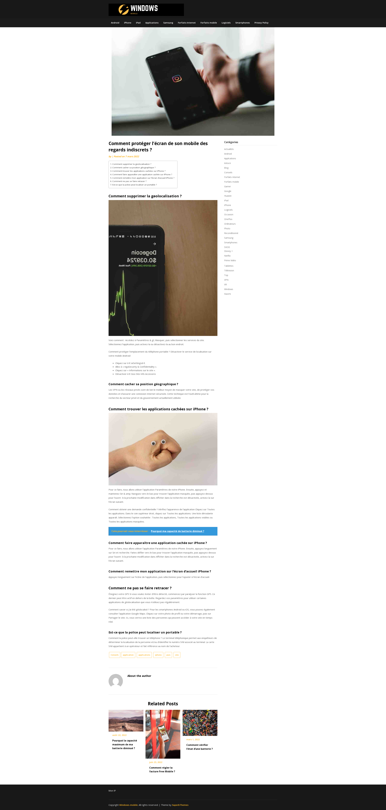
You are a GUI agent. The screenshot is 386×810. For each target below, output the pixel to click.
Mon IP (112, 790)
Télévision (229, 270)
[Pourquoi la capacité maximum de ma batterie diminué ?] (126, 719)
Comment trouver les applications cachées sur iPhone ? (138, 171)
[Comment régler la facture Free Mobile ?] (163, 733)
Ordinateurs (230, 223)
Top (226, 275)
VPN (226, 279)
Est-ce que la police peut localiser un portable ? (134, 184)
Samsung (168, 22)
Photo (227, 228)
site (177, 654)
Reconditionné (231, 233)
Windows (228, 289)
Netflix (227, 255)
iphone (158, 654)
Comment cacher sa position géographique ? (133, 167)
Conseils (115, 654)
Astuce (227, 163)
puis (168, 654)
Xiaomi (227, 293)
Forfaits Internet (187, 22)
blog (226, 167)
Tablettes (228, 265)
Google (227, 191)
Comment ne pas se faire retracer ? (129, 181)
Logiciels (226, 22)
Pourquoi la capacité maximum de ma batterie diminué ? (124, 744)
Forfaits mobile (209, 22)
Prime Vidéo (230, 260)
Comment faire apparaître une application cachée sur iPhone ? (142, 174)
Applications (151, 22)
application (128, 654)
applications (144, 654)
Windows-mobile (128, 804)
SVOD (227, 247)
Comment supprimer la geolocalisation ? (131, 164)
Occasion (228, 214)
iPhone (127, 22)
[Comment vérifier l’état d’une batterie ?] (200, 721)
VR (225, 284)
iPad (138, 22)
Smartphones (242, 22)
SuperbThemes (180, 804)
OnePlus (228, 219)
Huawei (227, 195)
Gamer (227, 186)
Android (115, 22)
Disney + (228, 251)
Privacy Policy (262, 22)
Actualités (229, 149)
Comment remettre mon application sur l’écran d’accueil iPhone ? (143, 178)
